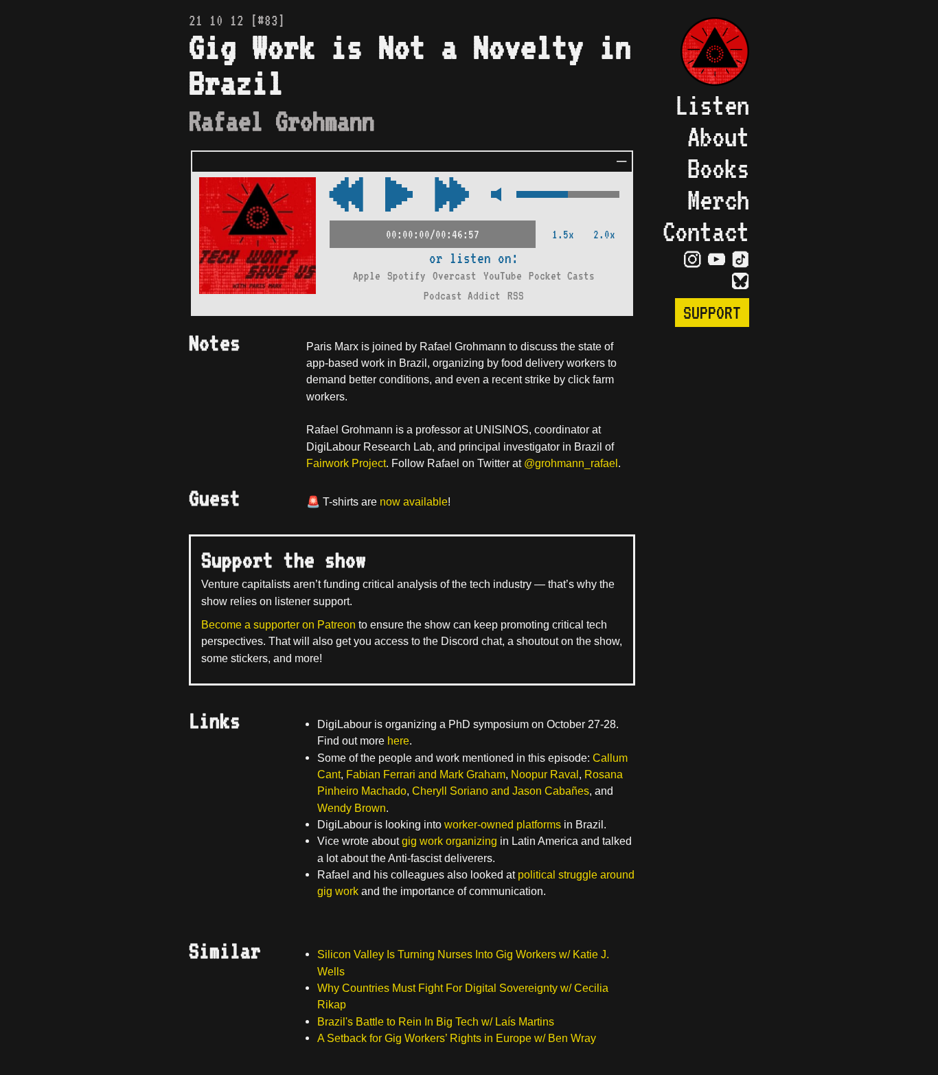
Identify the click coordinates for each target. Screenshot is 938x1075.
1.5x (563, 234)
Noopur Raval (545, 774)
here (398, 740)
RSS (515, 295)
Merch (718, 200)
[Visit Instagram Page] (692, 258)
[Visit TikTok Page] (740, 258)
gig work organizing (449, 841)
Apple (366, 275)
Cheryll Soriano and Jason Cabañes (500, 790)
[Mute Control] (493, 195)
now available (414, 501)
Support (712, 312)
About (718, 136)
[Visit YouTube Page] (716, 258)
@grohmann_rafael (571, 463)
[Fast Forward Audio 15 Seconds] (346, 195)
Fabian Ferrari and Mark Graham (425, 774)
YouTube (502, 275)
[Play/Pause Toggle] (399, 195)
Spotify (406, 275)
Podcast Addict (462, 295)
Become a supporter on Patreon (278, 624)
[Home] (706, 53)
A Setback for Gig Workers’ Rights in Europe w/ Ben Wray (456, 1038)
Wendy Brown (351, 808)
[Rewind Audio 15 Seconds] (452, 195)
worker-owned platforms (502, 824)
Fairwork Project (346, 463)
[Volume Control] (567, 195)
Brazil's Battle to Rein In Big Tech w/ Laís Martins (435, 1021)
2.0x (604, 234)
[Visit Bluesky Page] (740, 280)
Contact (706, 231)
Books (718, 168)
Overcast (455, 275)
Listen (712, 105)
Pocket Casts (562, 275)
